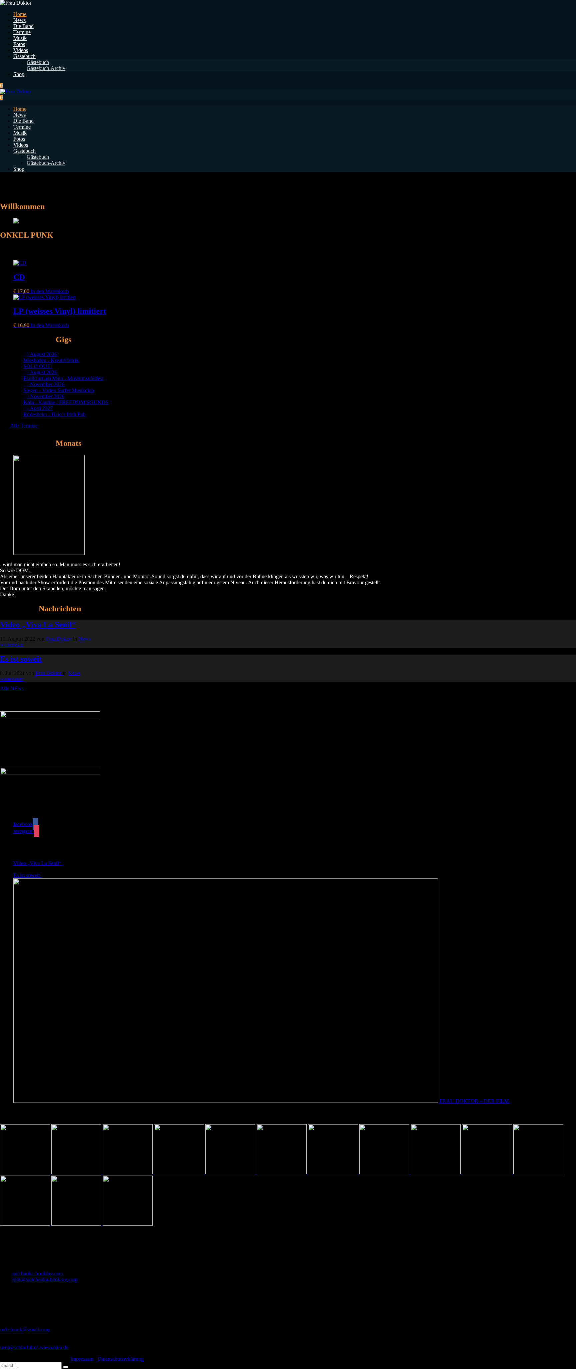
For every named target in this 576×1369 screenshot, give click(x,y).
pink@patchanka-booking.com (44, 1279)
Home (19, 14)
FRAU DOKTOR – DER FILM (474, 1101)
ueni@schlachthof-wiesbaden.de (34, 1347)
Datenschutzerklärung (121, 1359)
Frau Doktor (59, 639)
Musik (20, 38)
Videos (20, 50)
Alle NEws (12, 688)
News (19, 20)
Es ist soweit (27, 875)
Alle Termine (24, 426)
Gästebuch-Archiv (46, 68)
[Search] (65, 1367)
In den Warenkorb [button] (50, 291)
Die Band (23, 26)
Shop (18, 74)
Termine (22, 32)
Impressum (81, 1359)
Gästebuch (24, 56)
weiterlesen (12, 645)
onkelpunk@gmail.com (24, 1329)
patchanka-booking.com (37, 1273)
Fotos (19, 44)
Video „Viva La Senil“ (37, 863)
